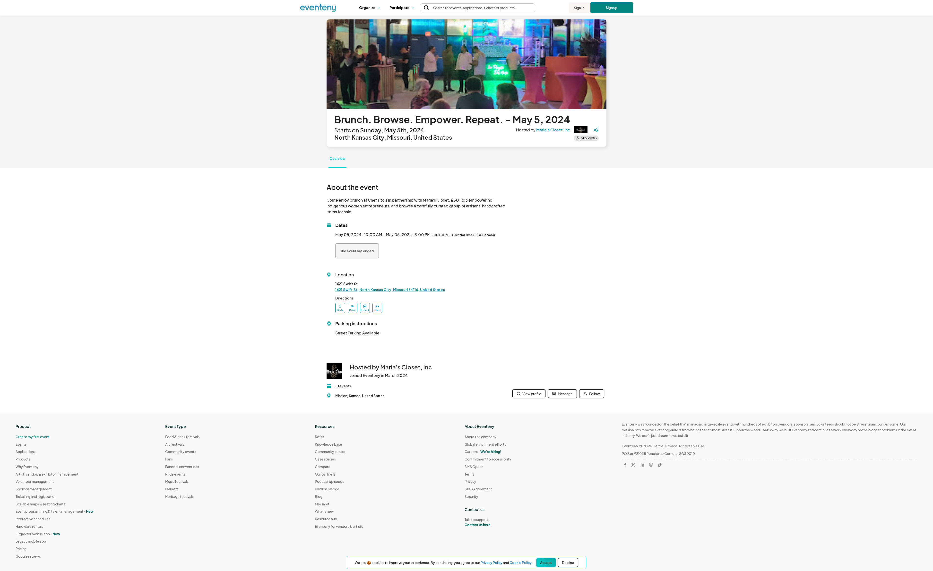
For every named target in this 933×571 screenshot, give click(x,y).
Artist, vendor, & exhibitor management (47, 474)
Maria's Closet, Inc (553, 129)
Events (21, 444)
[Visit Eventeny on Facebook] (625, 464)
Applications (25, 451)
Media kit (322, 504)
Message (565, 394)
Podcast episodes (329, 481)
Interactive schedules (33, 519)
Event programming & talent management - (55, 511)
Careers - (483, 451)
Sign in (579, 8)
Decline (568, 562)
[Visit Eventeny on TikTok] (659, 464)
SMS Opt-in (474, 466)
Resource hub (326, 519)
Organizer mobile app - (38, 534)
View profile (531, 394)
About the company (480, 437)
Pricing (21, 548)
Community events (180, 451)
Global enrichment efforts (485, 444)
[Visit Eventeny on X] (633, 465)
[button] (370, 7)
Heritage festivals (179, 496)
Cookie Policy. (521, 562)
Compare (322, 466)
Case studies (325, 459)
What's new (324, 511)
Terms (469, 474)
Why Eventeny (27, 466)
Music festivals (177, 481)
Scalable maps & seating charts (40, 504)
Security (471, 496)
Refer (319, 437)
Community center (330, 451)
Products (23, 459)
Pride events (175, 474)
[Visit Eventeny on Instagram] (651, 465)
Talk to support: (478, 522)
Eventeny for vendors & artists (339, 526)
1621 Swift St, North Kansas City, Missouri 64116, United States (390, 289)
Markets (172, 489)
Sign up (612, 7)
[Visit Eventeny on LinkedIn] (642, 464)
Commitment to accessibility (488, 459)
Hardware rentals (29, 526)
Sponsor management (34, 489)
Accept (546, 562)
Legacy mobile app (31, 541)
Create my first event (33, 437)
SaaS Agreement (478, 489)
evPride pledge (327, 489)
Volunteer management (35, 481)
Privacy (470, 481)
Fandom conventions (182, 466)
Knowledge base (328, 444)
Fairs (169, 459)
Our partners (325, 474)
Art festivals (174, 444)
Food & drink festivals (182, 437)
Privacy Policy (491, 562)
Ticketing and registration (36, 496)
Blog (318, 496)
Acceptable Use (691, 446)
